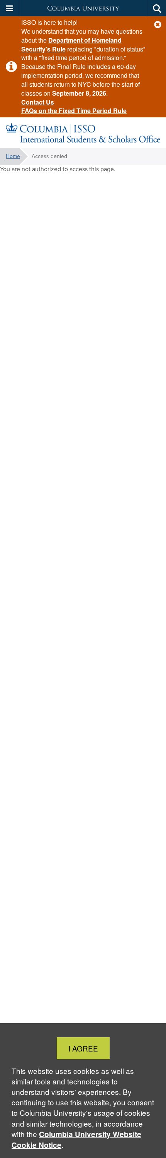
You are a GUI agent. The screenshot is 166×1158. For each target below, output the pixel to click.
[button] (157, 24)
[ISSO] (83, 133)
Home (13, 156)
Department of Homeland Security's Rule (71, 44)
